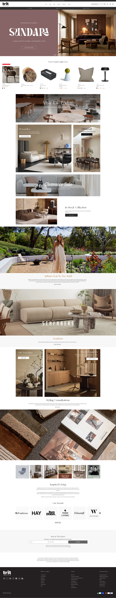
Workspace (43, 579)
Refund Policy (102, 584)
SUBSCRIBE (78, 542)
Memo (69, 4)
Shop (50, 4)
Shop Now (71, 215)
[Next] (100, 513)
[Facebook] (7, 578)
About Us (73, 574)
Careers (72, 585)
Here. (70, 546)
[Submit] (104, 4)
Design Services (74, 579)
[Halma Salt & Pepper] (67, 73)
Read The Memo (74, 582)
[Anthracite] (97, 88)
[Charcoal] (40, 88)
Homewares (43, 584)
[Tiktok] (19, 578)
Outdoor (42, 581)
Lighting (42, 582)
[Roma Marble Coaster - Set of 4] (29, 73)
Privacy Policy (102, 585)
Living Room (43, 574)
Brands (58, 4)
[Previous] (16, 513)
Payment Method (103, 578)
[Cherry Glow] (99, 88)
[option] (58, 1)
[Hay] (78, 88)
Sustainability (73, 587)
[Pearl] (44, 88)
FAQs (101, 579)
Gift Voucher (73, 581)
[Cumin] (4, 88)
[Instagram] (13, 578)
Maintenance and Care (104, 576)
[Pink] (63, 88)
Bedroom (43, 578)
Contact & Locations (75, 576)
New (46, 4)
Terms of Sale (102, 581)
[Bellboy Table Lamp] (105, 73)
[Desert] (101, 88)
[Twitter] (4, 578)
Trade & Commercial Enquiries (77, 578)
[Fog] (80, 88)
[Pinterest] (16, 578)
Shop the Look (57, 284)
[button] (54, 55)
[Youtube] (10, 578)
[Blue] (59, 88)
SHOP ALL (58, 522)
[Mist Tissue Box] (48, 73)
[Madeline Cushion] (86, 73)
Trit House (9, 593)
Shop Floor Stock (74, 584)
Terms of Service (103, 582)
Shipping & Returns (103, 574)
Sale (54, 4)
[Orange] (61, 88)
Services (64, 4)
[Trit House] (5, 4)
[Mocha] (3, 88)
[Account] (110, 4)
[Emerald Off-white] (42, 88)
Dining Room (43, 576)
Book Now (57, 407)
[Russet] (82, 88)
